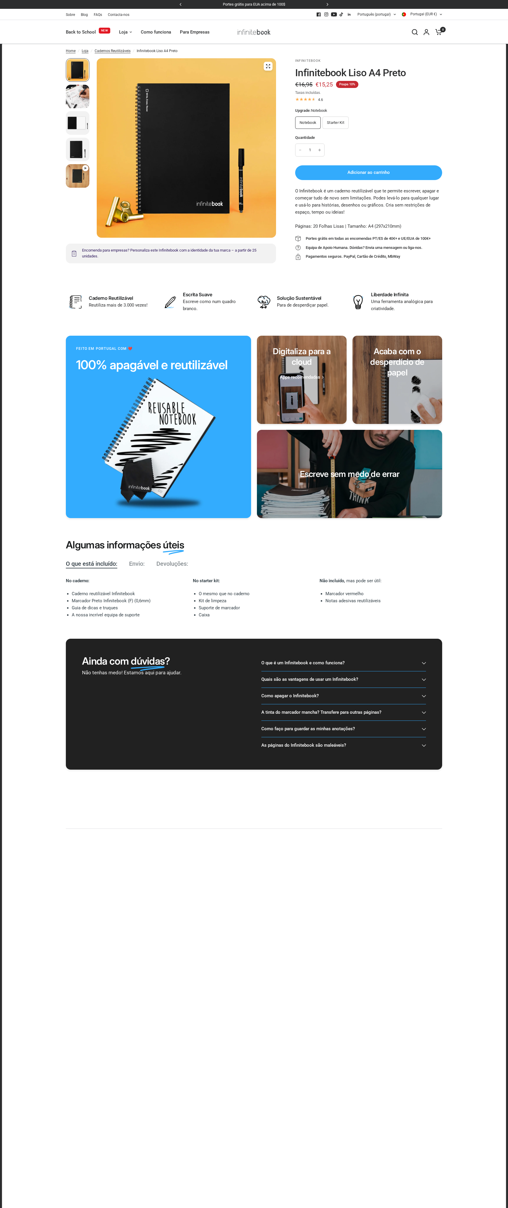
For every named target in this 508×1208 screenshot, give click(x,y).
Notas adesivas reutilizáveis (353, 600)
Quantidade (305, 137)
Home (71, 51)
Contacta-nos (118, 15)
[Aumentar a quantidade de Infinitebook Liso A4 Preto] (319, 150)
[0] (437, 32)
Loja (85, 51)
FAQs (98, 15)
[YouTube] (334, 14)
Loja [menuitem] (123, 32)
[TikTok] (341, 14)
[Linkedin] (349, 14)
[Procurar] (415, 32)
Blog (84, 15)
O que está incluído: (91, 563)
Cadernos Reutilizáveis (113, 51)
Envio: (137, 563)
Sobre (70, 15)
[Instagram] (326, 14)
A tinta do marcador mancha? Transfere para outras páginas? (321, 712)
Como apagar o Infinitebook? (290, 695)
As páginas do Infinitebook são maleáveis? (303, 745)
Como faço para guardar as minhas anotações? (308, 728)
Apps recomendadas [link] (300, 377)
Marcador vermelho (344, 593)
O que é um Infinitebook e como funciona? (303, 662)
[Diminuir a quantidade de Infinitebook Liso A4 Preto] (300, 150)
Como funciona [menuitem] (156, 32)
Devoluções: (172, 563)
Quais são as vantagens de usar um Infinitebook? (309, 679)
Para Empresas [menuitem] (195, 32)
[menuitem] (72, 15)
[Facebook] (318, 14)
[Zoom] (268, 66)
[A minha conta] (426, 32)
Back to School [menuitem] (81, 32)
